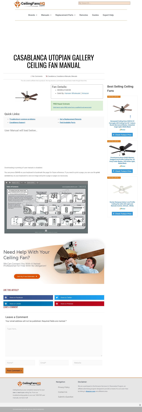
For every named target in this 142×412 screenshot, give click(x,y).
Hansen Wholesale (72, 93)
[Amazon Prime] (122, 129)
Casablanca (52, 76)
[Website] (87, 363)
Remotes (84, 15)
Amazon (85, 93)
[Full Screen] (37, 183)
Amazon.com (90, 391)
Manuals (45, 15)
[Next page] (9, 183)
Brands (31, 15)
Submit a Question (65, 397)
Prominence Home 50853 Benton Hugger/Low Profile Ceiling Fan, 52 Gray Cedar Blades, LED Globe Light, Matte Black (122, 160)
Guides (95, 15)
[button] (27, 276)
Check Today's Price (123, 135)
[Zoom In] (25, 183)
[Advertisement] (53, 148)
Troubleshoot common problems (22, 119)
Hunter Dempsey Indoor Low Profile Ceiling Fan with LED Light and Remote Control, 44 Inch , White (122, 204)
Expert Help (108, 15)
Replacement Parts (64, 15)
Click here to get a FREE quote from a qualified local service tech (72, 107)
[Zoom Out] (21, 183)
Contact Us (62, 392)
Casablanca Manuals (64, 76)
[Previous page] (6, 183)
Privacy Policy (64, 387)
